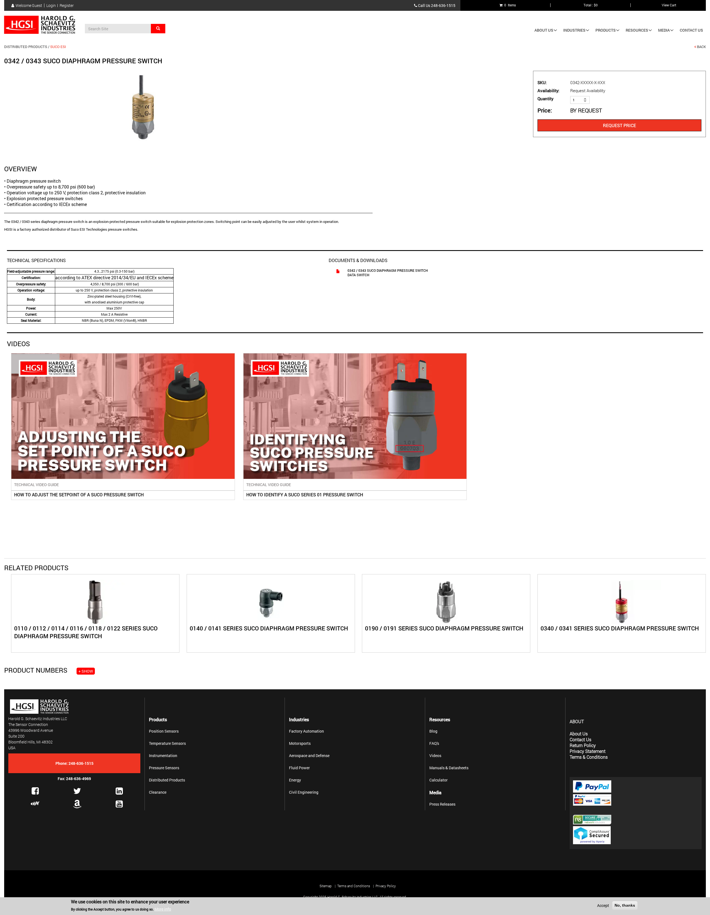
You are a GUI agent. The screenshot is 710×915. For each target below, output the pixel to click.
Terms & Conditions (589, 757)
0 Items (509, 5)
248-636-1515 (443, 5)
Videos (435, 755)
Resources (637, 30)
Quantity (545, 98)
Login (51, 5)
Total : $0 (591, 5)
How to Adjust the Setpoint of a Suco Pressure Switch (79, 494)
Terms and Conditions (353, 886)
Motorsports (300, 743)
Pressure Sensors (164, 767)
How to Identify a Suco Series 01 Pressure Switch (304, 494)
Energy (295, 780)
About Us (543, 30)
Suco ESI (58, 46)
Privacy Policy (386, 886)
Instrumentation (163, 755)
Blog (433, 731)
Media (664, 30)
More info (162, 909)
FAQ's (434, 743)
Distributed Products (25, 46)
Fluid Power (299, 767)
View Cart (669, 5)
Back (701, 46)
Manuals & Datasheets (448, 767)
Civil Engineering (303, 792)
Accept (603, 905)
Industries (574, 30)
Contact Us (691, 30)
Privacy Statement (587, 751)
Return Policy (583, 745)
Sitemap (326, 886)
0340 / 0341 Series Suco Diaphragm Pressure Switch (620, 628)
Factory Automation (306, 731)
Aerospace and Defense (309, 755)
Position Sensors (164, 731)
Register (67, 5)
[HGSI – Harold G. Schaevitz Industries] (41, 25)
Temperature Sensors (167, 743)
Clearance (157, 792)
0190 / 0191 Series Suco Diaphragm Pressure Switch (444, 628)
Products (605, 30)
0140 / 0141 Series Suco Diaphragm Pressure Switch (269, 628)
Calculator (438, 780)
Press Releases (442, 804)
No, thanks (625, 905)
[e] (35, 803)
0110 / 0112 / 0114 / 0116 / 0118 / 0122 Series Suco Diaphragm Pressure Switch (86, 632)
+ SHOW (85, 671)
